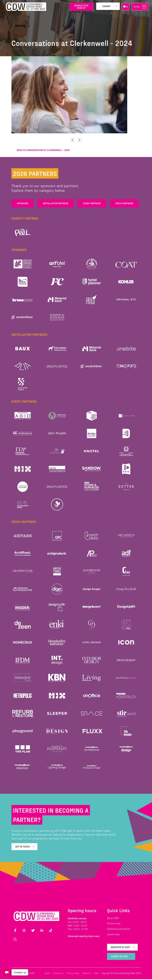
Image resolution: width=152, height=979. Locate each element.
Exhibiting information (118, 928)
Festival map (113, 923)
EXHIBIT (106, 6)
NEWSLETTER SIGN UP (81, 6)
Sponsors (22, 203)
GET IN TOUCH (22, 846)
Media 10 (87, 973)
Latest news (113, 934)
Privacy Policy (73, 973)
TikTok (50, 930)
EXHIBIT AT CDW (119, 956)
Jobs (96, 973)
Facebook (15, 930)
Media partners (124, 203)
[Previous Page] (72, 140)
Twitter (33, 930)
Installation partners (55, 203)
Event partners (92, 203)
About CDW (113, 918)
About (47, 973)
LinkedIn (42, 930)
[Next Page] (80, 140)
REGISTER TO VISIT (120, 947)
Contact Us (58, 973)
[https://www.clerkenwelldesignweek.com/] (35, 6)
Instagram (24, 930)
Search (15, 939)
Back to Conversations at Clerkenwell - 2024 (43, 150)
